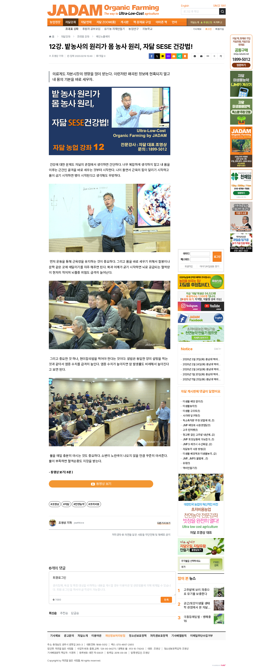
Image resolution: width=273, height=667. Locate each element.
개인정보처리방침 (115, 635)
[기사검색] (222, 11)
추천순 (64, 613)
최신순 (53, 613)
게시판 (125, 22)
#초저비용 (93, 504)
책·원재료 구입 (142, 22)
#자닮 (66, 504)
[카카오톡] (162, 56)
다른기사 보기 (163, 523)
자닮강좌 (70, 22)
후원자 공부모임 (91, 29)
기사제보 (197, 28)
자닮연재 (86, 22)
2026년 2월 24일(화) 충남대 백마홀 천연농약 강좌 (202, 364)
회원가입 (219, 28)
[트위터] (157, 56)
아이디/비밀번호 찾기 (209, 266)
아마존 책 (161, 22)
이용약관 (96, 635)
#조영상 (55, 504)
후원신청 (207, 22)
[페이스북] (151, 56)
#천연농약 (79, 504)
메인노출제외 (103, 36)
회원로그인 (59, 577)
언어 (174, 22)
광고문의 (69, 635)
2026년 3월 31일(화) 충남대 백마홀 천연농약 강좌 (202, 359)
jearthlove (79, 523)
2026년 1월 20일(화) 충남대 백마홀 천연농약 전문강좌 (202, 374)
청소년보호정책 (138, 635)
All (82, 660)
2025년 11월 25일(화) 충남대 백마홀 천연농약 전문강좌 (202, 379)
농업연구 (134, 29)
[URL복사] (168, 56)
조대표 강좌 (72, 29)
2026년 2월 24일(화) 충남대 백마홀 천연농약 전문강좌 (202, 369)
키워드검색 (216, 564)
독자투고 (217, 22)
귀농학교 (147, 29)
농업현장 (55, 22)
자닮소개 (194, 22)
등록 (166, 599)
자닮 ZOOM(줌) (106, 22)
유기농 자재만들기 (114, 29)
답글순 (75, 613)
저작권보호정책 (159, 635)
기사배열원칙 (178, 635)
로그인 (208, 28)
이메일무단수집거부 (201, 635)
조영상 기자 (65, 522)
